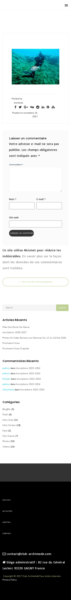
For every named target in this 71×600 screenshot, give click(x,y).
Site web (14, 217)
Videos (6, 446)
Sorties (6, 522)
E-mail (41, 199)
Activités (7, 511)
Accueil (6, 500)
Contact (6, 533)
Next (4, 430)
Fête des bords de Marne (16, 327)
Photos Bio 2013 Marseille (37, 282)
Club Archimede (19, 5)
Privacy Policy (9, 579)
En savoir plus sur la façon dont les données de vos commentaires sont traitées (32, 262)
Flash (5, 414)
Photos (6, 441)
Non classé (8, 436)
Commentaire (16, 164)
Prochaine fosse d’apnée (15, 348)
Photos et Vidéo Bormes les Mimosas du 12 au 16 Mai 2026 (34, 337)
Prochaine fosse (11, 343)
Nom (12, 199)
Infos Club (7, 420)
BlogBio (6, 409)
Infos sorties (9, 425)
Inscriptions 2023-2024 (28, 368)
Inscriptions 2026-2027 (14, 332)
